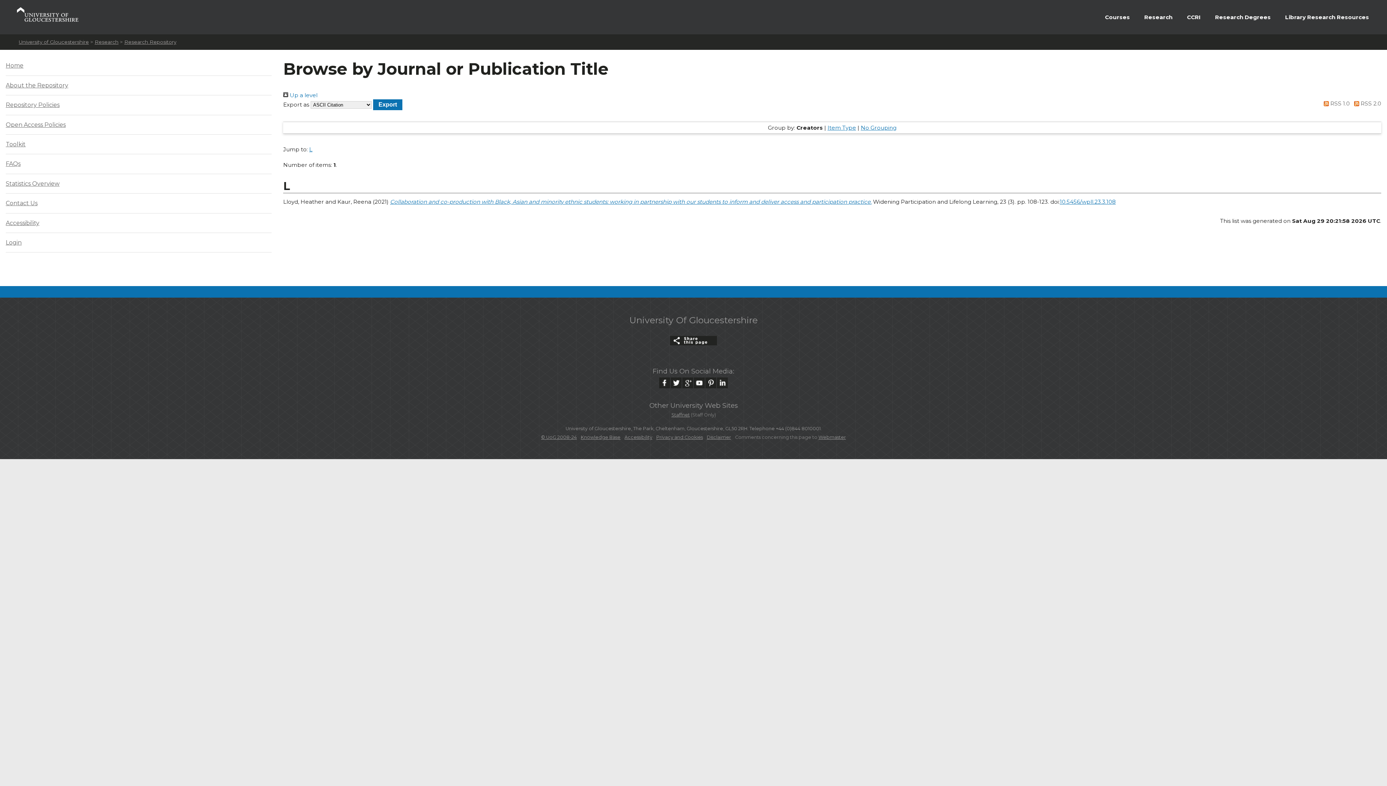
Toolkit (16, 144)
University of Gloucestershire (54, 42)
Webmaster (832, 437)
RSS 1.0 (1339, 103)
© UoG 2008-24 (559, 437)
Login (14, 242)
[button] (387, 104)
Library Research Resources (1327, 17)
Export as (296, 104)
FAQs (13, 163)
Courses (1117, 17)
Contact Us (22, 203)
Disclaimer (719, 437)
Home (14, 65)
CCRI (1194, 17)
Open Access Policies (36, 124)
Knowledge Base (601, 437)
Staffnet (680, 415)
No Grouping (878, 127)
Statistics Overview (33, 183)
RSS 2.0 (1370, 103)
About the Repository (37, 85)
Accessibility (22, 223)
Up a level (302, 95)
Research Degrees (1243, 17)
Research (1158, 17)
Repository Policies (33, 105)
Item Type (842, 127)
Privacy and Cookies (679, 437)
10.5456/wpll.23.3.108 (1088, 201)
